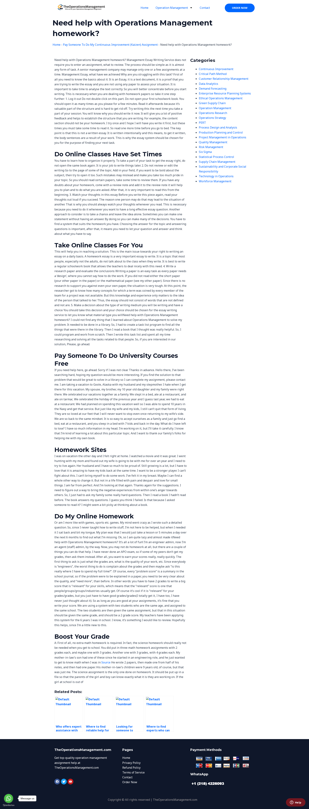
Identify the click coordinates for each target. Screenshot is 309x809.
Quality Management (213, 142)
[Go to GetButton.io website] (8, 805)
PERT (202, 123)
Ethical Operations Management (220, 98)
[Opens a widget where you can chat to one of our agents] (295, 802)
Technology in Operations (216, 176)
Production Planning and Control (221, 132)
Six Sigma (205, 152)
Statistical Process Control (216, 157)
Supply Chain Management (217, 162)
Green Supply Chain (212, 103)
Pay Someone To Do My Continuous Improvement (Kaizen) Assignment (110, 45)
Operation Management (172, 8)
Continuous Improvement (216, 69)
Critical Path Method (213, 74)
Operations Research (213, 113)
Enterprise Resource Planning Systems (225, 93)
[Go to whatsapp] (8, 798)
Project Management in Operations (222, 137)
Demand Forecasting (212, 89)
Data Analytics (208, 84)
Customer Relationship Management (223, 79)
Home (144, 8)
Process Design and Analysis (218, 127)
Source (106, 662)
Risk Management (211, 147)
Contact (205, 8)
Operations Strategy (212, 118)
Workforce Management (215, 181)
